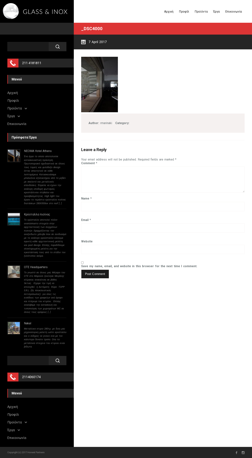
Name (86, 198)
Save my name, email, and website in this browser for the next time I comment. (139, 266)
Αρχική (168, 11)
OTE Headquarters (36, 267)
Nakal (27, 323)
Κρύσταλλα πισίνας (37, 214)
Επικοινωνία (233, 11)
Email (86, 220)
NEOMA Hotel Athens (38, 151)
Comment (89, 163)
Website (87, 241)
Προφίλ (184, 11)
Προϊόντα (201, 11)
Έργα (216, 11)
